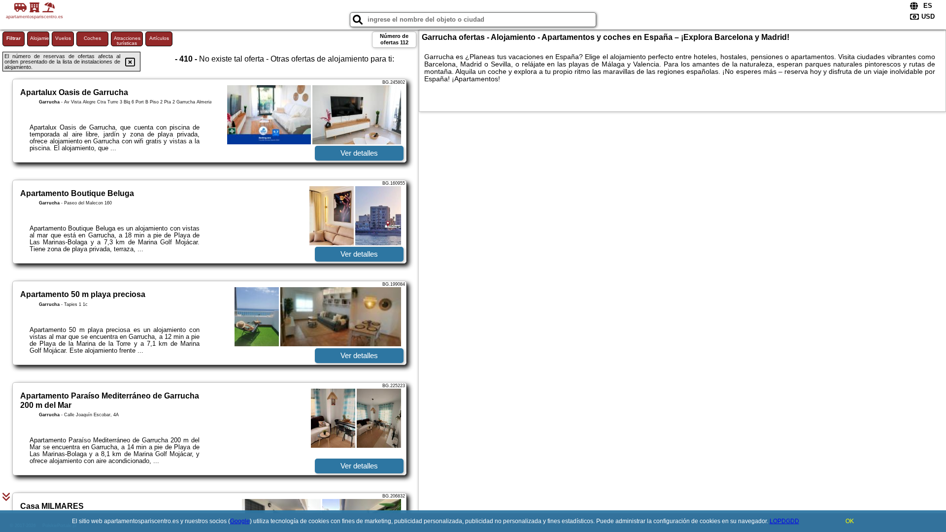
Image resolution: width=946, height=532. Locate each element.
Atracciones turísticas (127, 40)
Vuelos (63, 38)
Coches (92, 38)
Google (240, 521)
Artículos (159, 38)
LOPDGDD (784, 521)
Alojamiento (39, 38)
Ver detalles (359, 153)
